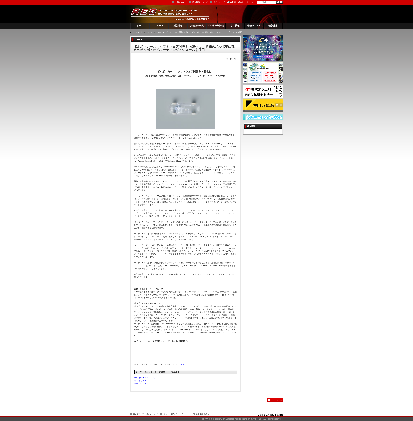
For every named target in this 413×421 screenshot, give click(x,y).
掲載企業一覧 (197, 25)
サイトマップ (219, 2)
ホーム (139, 25)
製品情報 (177, 25)
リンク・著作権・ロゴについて (176, 414)
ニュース (158, 25)
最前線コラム (254, 25)
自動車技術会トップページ (241, 2)
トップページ (137, 32)
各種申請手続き (202, 414)
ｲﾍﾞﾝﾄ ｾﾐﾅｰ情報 (216, 25)
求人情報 (235, 25)
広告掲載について (200, 2)
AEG (166, 13)
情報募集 (273, 25)
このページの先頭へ (275, 400)
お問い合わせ (181, 2)
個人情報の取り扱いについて (145, 414)
